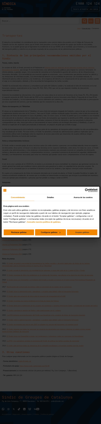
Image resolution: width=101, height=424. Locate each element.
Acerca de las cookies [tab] (83, 197)
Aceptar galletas (82, 232)
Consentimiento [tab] (18, 197)
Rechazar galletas (18, 232)
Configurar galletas (49, 232)
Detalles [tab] (50, 197)
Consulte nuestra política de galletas (43, 222)
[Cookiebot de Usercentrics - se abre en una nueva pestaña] (87, 190)
